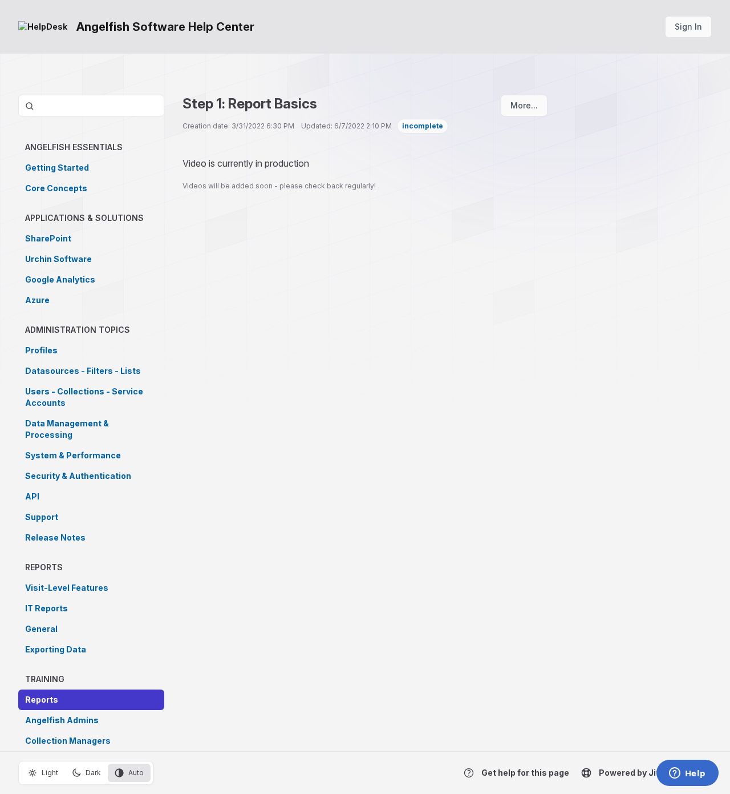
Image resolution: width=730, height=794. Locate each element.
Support (41, 517)
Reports (41, 699)
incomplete (422, 126)
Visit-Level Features (66, 588)
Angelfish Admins (62, 720)
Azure (37, 300)
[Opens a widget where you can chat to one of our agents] (687, 774)
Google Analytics (60, 279)
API (32, 496)
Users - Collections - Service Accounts (84, 397)
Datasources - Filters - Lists (83, 371)
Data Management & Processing (67, 429)
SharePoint (48, 238)
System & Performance (73, 455)
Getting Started (57, 167)
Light (50, 772)
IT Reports (46, 608)
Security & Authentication (78, 476)
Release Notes (55, 537)
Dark (93, 772)
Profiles (41, 350)
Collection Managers (68, 740)
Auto (136, 772)
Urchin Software (58, 259)
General (41, 629)
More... (524, 105)
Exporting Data (55, 649)
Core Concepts (56, 188)
